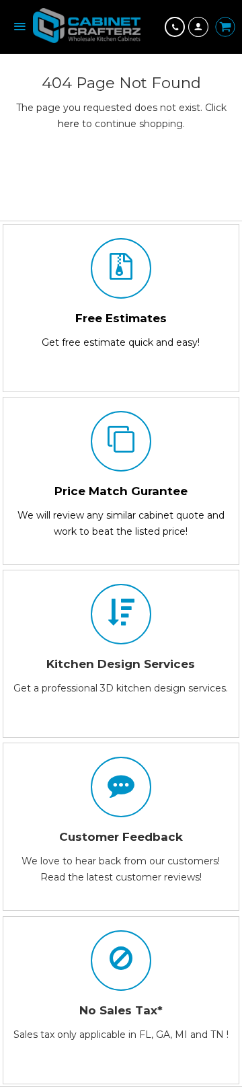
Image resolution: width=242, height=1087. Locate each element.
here (68, 124)
